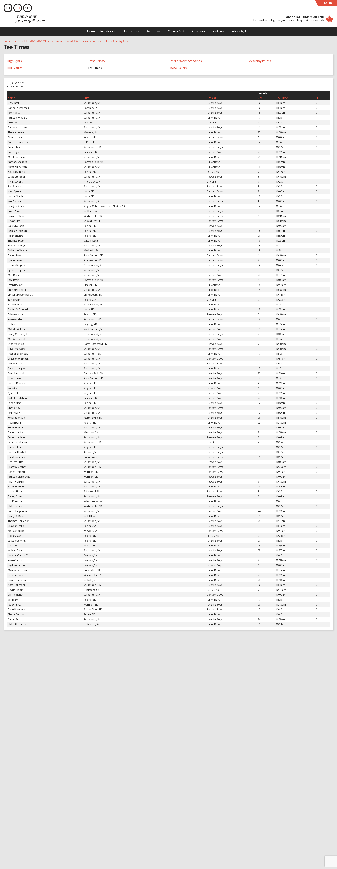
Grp (260, 98)
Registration (108, 31)
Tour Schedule (20, 41)
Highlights (14, 61)
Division (212, 98)
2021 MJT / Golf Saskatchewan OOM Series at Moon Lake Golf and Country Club (82, 41)
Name (11, 98)
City (86, 98)
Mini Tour (153, 31)
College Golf (176, 31)
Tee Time (282, 98)
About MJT (239, 31)
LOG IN (329, 3)
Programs (198, 31)
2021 (32, 41)
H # (317, 98)
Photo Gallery (177, 68)
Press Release (97, 61)
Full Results (14, 68)
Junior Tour (132, 31)
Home (91, 31)
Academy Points (260, 61)
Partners (218, 31)
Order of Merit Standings (185, 61)
